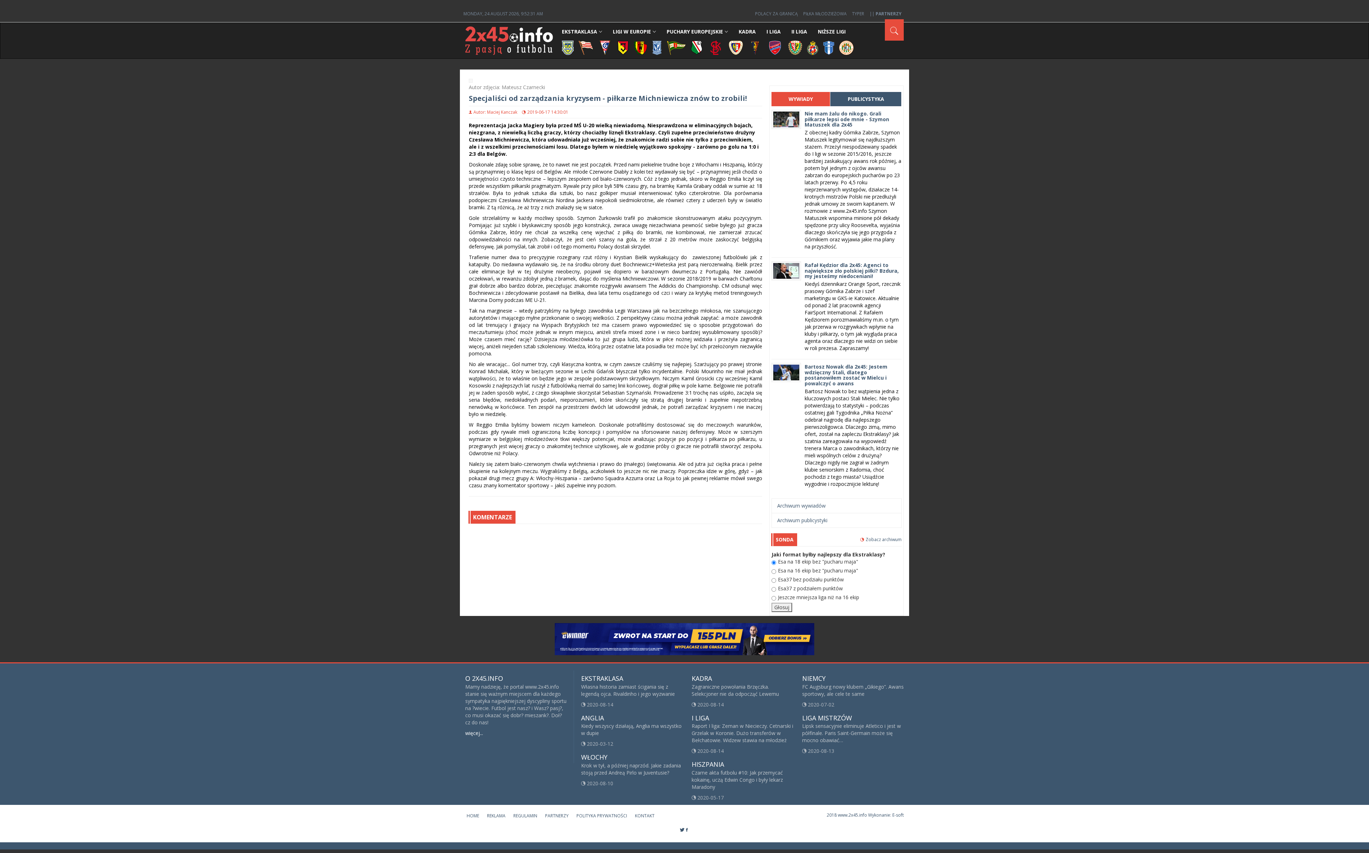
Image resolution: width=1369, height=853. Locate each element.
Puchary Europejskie (695, 31)
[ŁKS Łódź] (715, 47)
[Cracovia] (586, 47)
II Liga (799, 31)
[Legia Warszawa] (696, 47)
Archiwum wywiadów (801, 505)
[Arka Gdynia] (567, 47)
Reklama (496, 816)
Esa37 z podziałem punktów (810, 588)
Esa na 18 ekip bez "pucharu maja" (818, 561)
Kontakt (645, 816)
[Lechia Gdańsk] (676, 47)
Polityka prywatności (601, 816)
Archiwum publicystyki (802, 520)
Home (473, 816)
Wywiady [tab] (801, 99)
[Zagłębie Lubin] (846, 47)
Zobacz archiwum (884, 539)
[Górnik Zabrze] (605, 47)
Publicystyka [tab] (866, 99)
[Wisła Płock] (828, 47)
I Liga (773, 31)
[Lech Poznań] (657, 47)
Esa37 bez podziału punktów (811, 579)
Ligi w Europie (632, 31)
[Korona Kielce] (640, 47)
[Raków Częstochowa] (775, 47)
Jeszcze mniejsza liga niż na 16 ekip (818, 597)
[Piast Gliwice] (736, 47)
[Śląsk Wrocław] (795, 47)
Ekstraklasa (579, 31)
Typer (858, 14)
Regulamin (525, 816)
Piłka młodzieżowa (825, 14)
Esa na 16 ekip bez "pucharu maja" (818, 570)
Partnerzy (557, 816)
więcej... (474, 733)
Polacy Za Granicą (776, 14)
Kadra (747, 31)
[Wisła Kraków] (812, 47)
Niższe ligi (832, 31)
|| (886, 14)
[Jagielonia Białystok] (623, 47)
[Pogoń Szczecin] (755, 47)
